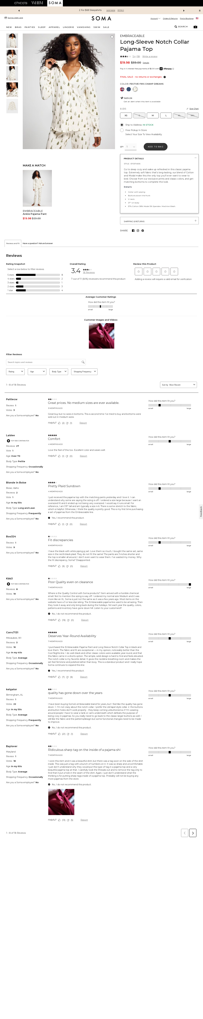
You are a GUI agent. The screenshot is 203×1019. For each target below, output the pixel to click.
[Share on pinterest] (142, 230)
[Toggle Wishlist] (112, 37)
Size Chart (194, 109)
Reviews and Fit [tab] (13, 243)
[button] (195, 27)
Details (146, 63)
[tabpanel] (101, 543)
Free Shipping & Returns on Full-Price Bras (90, 10)
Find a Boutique (186, 18)
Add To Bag (155, 147)
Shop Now (122, 10)
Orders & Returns (170, 18)
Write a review (149, 56)
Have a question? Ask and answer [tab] (38, 243)
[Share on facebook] (133, 230)
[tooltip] (164, 77)
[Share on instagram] (138, 230)
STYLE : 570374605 (132, 164)
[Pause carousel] (200, 10)
